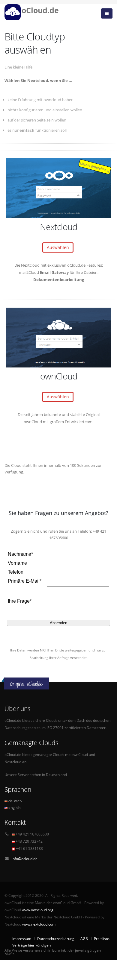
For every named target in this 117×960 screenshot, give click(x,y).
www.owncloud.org (37, 909)
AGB (84, 938)
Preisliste (101, 938)
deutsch (15, 800)
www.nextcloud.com (39, 924)
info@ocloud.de (25, 858)
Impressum (21, 938)
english (14, 807)
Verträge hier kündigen (31, 945)
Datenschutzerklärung (55, 938)
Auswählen (58, 247)
